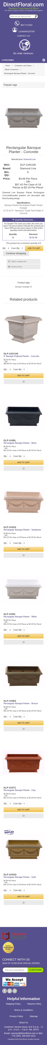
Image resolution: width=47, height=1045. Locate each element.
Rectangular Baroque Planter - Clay (20, 790)
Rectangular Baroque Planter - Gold (20, 877)
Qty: (4, 248)
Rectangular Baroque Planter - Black (20, 443)
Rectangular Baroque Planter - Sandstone (22, 530)
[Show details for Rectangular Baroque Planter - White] (23, 589)
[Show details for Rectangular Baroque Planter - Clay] (23, 762)
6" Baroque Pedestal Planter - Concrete (21, 356)
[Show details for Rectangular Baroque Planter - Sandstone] (23, 502)
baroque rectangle (22, 287)
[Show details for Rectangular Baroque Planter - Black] (23, 415)
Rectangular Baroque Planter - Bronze (21, 703)
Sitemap (34, 1016)
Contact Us (23, 36)
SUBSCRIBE (35, 970)
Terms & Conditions (23, 1010)
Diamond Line (30, 159)
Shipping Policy (13, 1004)
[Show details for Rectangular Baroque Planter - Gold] (23, 849)
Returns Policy (34, 1004)
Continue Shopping (16, 253)
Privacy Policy (16, 1016)
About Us (23, 1022)
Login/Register (26, 32)
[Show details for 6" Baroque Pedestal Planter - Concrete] (23, 328)
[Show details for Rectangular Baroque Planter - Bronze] (23, 675)
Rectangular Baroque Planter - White (20, 617)
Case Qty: (15, 248)
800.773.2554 (26, 25)
